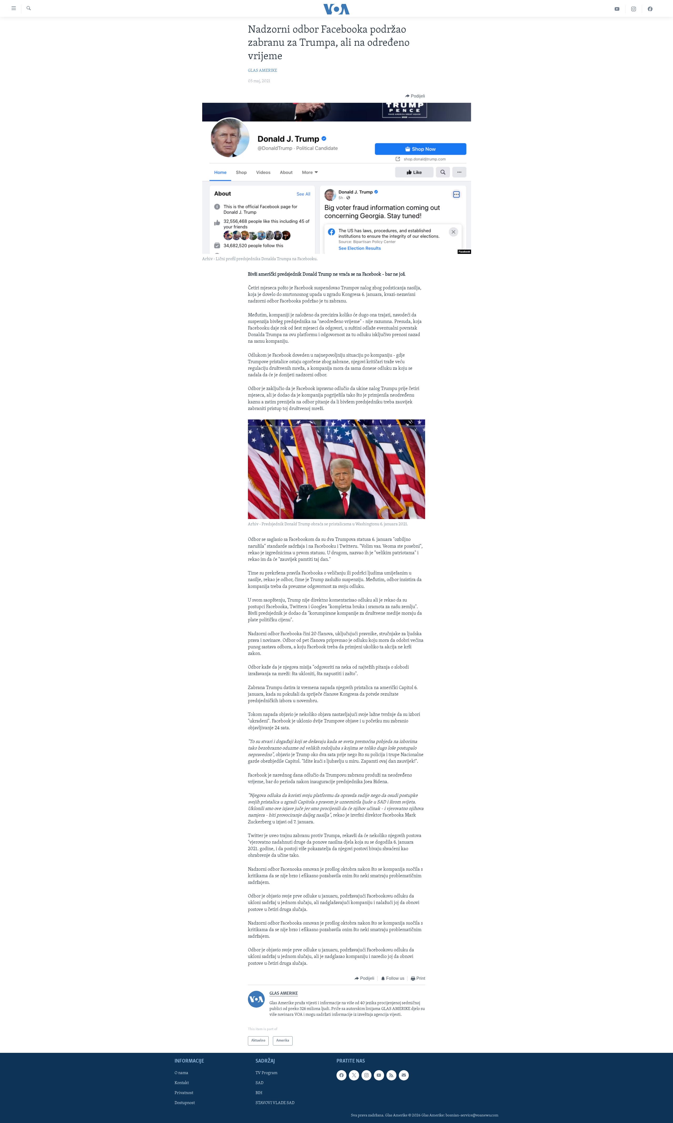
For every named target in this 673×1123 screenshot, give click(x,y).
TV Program (266, 1073)
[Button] (415, 96)
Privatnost (184, 1093)
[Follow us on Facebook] (341, 1075)
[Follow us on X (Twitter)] (354, 1075)
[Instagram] (633, 9)
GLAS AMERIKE (262, 71)
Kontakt (182, 1083)
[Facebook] (650, 9)
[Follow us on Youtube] (379, 1075)
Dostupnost (185, 1103)
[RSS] (391, 1075)
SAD (259, 1083)
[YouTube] (617, 9)
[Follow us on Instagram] (366, 1075)
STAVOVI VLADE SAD (275, 1103)
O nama (181, 1073)
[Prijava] (404, 1075)
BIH (259, 1093)
